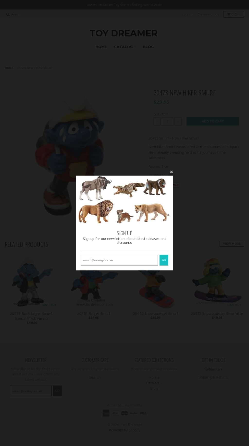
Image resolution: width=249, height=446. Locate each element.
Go (164, 260)
